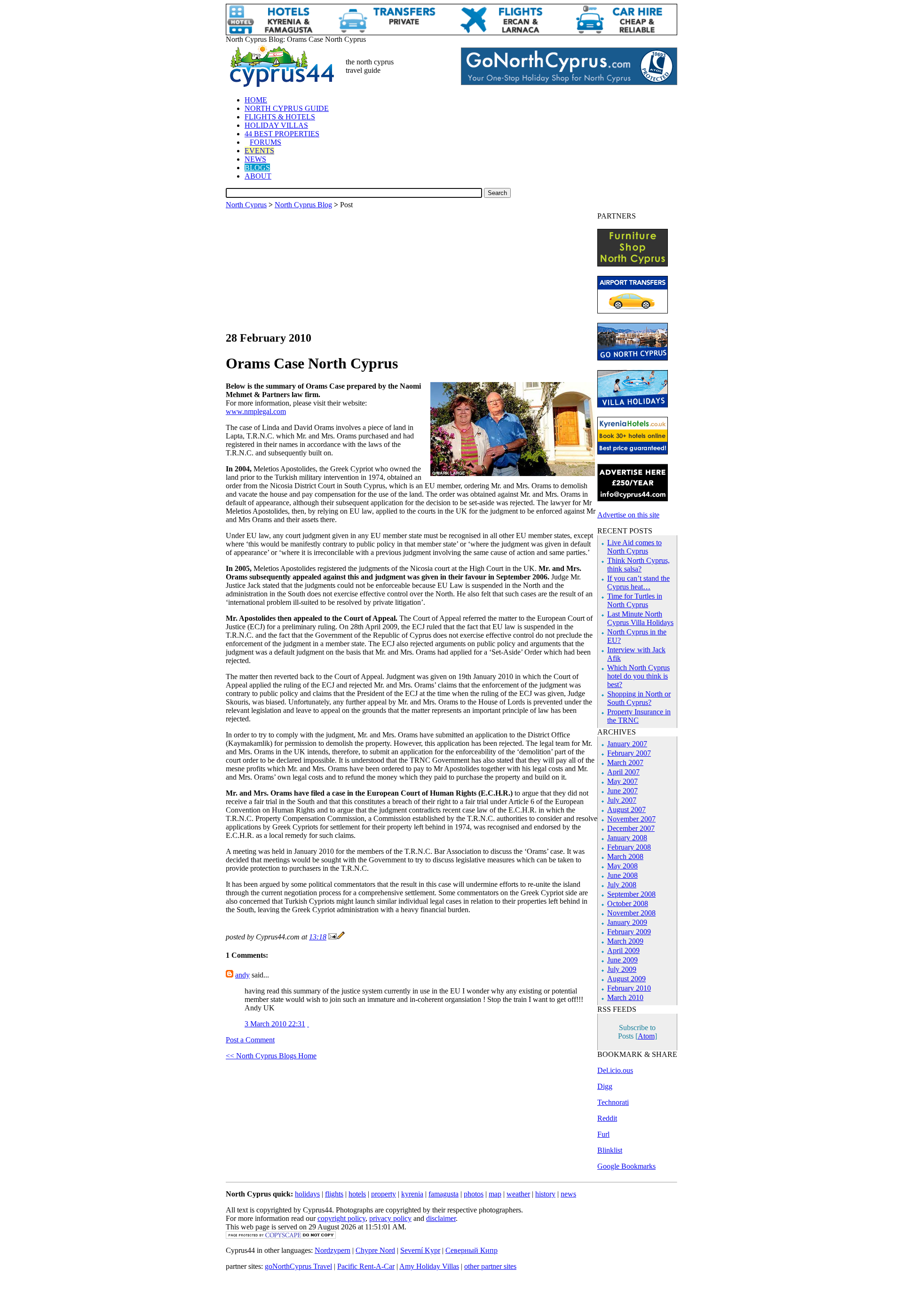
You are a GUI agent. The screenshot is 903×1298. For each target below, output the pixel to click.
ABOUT (258, 176)
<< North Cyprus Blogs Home (271, 1056)
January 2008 (627, 838)
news (568, 1194)
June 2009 (622, 960)
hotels (357, 1194)
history (545, 1194)
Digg (604, 1086)
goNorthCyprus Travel (298, 1266)
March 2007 (625, 762)
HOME (256, 100)
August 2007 (626, 809)
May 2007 (622, 781)
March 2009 (625, 941)
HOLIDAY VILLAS (276, 125)
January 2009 (627, 922)
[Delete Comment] (308, 1024)
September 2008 (631, 894)
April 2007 (623, 772)
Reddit (607, 1118)
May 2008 (622, 866)
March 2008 (625, 856)
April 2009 (623, 950)
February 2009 (629, 932)
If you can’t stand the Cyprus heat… (638, 582)
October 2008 (627, 903)
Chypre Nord (375, 1250)
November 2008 (631, 913)
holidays (307, 1194)
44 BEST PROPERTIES (282, 134)
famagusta (443, 1194)
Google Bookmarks (626, 1166)
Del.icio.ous (615, 1070)
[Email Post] (332, 937)
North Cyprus (246, 205)
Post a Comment (250, 1040)
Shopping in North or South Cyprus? (639, 698)
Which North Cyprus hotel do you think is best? (638, 676)
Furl (603, 1134)
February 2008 (629, 847)
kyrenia (412, 1194)
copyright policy (341, 1218)
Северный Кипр (471, 1250)
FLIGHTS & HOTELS (280, 117)
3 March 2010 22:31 (275, 1024)
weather (518, 1194)
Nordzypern (332, 1250)
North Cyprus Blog (303, 205)
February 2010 (629, 988)
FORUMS (265, 142)
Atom (646, 1036)
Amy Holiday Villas (429, 1266)
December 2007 (631, 828)
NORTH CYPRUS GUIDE (287, 108)
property (383, 1194)
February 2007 (629, 753)
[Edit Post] (341, 937)
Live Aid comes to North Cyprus (634, 547)
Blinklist (609, 1150)
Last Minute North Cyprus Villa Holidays (640, 618)
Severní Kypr (420, 1250)
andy (242, 975)
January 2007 (627, 744)
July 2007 (621, 800)
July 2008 (621, 885)
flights (334, 1194)
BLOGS (257, 168)
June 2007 (622, 791)
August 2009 (626, 979)
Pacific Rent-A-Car (366, 1266)
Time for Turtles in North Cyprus (634, 600)
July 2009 (621, 969)
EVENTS (259, 151)
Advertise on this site (628, 515)
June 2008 (622, 875)
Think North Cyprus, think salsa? (638, 564)
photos (473, 1194)
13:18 (317, 937)
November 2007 (631, 819)
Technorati (613, 1102)
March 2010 (625, 997)
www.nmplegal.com (256, 411)
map (495, 1194)
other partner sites (490, 1266)
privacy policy (390, 1218)
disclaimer (441, 1218)
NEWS (255, 159)
